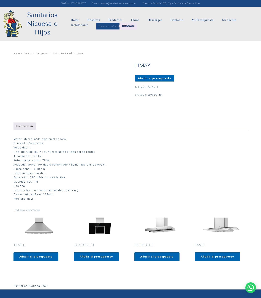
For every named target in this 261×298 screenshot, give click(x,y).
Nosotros (93, 20)
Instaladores (79, 25)
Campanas (42, 53)
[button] (250, 287)
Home (75, 20)
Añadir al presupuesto (154, 78)
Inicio (16, 53)
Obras (135, 20)
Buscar (128, 26)
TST (55, 53)
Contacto (177, 20)
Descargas (155, 20)
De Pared (66, 53)
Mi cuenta (229, 20)
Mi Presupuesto (203, 20)
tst (160, 95)
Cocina (28, 53)
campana (153, 95)
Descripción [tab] (24, 126)
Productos (115, 20)
